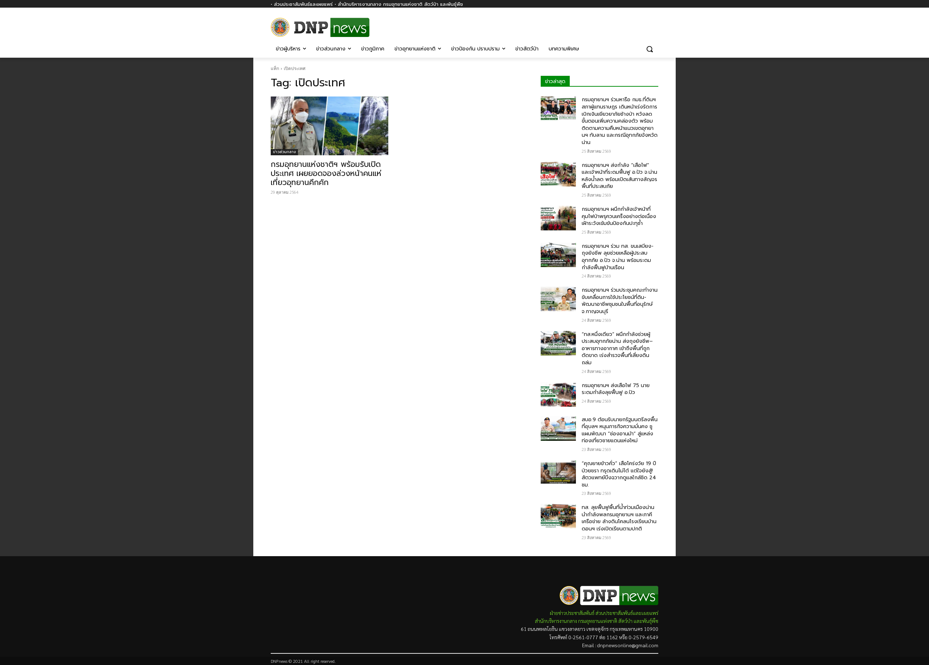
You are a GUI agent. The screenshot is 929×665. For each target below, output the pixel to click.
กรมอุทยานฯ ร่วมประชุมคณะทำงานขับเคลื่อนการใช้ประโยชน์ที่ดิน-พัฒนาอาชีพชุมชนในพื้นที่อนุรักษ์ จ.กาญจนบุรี (620, 300)
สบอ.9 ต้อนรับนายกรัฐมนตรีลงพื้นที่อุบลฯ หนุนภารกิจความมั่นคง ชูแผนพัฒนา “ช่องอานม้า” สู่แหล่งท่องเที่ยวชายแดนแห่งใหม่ (620, 430)
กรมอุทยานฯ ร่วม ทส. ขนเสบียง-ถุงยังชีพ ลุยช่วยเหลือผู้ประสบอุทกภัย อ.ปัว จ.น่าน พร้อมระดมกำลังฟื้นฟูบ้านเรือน (618, 256)
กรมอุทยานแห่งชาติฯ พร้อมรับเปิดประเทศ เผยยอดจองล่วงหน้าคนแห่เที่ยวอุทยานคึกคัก (326, 173)
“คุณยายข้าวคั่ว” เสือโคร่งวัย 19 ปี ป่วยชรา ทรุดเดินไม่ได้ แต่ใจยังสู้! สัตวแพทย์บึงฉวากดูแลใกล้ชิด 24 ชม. (619, 474)
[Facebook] (654, 24)
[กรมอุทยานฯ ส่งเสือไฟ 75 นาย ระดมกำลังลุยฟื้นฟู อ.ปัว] (558, 394)
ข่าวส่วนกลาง (284, 152)
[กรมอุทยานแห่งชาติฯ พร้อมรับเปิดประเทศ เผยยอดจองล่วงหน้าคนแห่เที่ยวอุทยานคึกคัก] (329, 126)
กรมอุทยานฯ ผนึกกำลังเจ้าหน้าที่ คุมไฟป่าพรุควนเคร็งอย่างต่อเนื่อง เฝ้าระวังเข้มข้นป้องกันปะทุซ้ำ (619, 216)
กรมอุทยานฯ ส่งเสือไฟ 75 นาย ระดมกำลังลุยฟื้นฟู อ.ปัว (616, 389)
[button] (649, 49)
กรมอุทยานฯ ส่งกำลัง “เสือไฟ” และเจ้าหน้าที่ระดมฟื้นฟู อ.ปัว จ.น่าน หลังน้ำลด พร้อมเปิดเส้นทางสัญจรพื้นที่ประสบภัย (619, 175)
